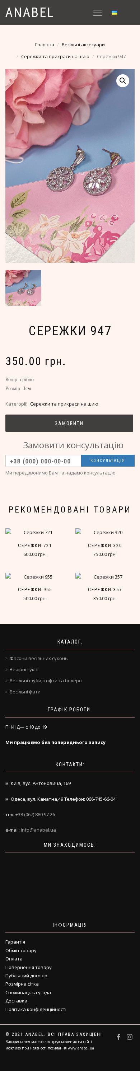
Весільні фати (25, 691)
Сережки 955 (35, 589)
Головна (44, 44)
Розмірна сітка (22, 984)
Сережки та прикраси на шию (55, 56)
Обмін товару (21, 950)
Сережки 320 (105, 545)
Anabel (30, 12)
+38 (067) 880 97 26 (35, 814)
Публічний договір (26, 975)
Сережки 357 (105, 589)
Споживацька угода (28, 992)
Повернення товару (28, 967)
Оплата (14, 958)
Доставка (16, 1000)
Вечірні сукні (24, 669)
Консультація (107, 460)
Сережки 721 (35, 545)
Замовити (69, 423)
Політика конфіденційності (35, 1009)
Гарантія (15, 942)
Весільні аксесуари (83, 44)
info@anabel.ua (38, 830)
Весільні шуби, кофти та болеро (46, 680)
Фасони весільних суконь (39, 658)
